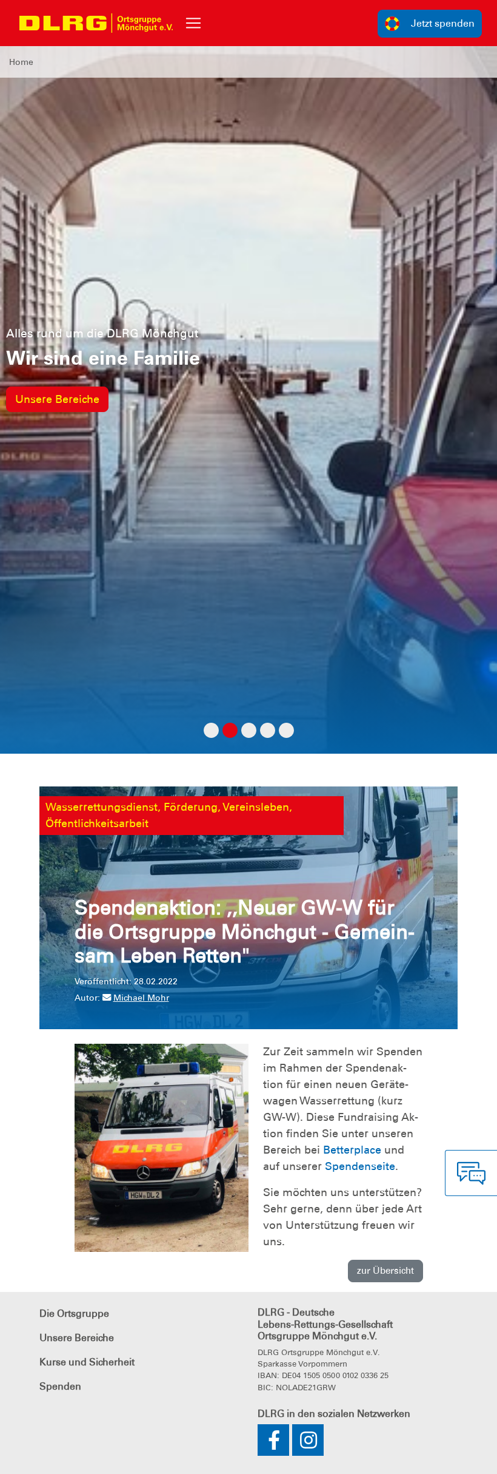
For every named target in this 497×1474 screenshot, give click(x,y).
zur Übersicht (385, 1270)
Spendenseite (360, 1166)
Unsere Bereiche (57, 399)
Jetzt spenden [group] (443, 23)
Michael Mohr (141, 997)
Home (21, 62)
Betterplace (352, 1150)
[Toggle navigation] (193, 23)
